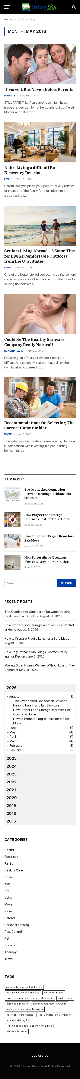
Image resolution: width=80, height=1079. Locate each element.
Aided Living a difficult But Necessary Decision (30, 170)
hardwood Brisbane (17, 1003)
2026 (12, 687)
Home (8, 877)
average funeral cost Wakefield (24, 987)
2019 (11, 805)
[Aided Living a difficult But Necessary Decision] (40, 142)
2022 (11, 782)
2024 (12, 766)
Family (8, 863)
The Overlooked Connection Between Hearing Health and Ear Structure (47, 494)
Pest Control (13, 931)
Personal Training (16, 925)
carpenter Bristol (53, 992)
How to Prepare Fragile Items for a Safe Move (36, 638)
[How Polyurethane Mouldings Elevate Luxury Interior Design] (12, 562)
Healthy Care (13, 870)
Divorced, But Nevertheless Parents (38, 89)
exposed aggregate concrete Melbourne (29, 998)
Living (8, 897)
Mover (9, 904)
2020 (12, 797)
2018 (11, 813)
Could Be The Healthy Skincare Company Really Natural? (34, 342)
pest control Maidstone (19, 1014)
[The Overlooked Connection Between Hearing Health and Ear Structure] (12, 494)
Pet (6, 938)
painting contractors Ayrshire (50, 1003)
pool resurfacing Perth (19, 1020)
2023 (12, 774)
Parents (9, 918)
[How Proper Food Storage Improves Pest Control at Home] (12, 519)
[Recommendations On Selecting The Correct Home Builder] (40, 397)
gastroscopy (65, 998)
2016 (11, 821)
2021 (11, 790)
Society (9, 945)
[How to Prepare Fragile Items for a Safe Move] (12, 541)
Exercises (11, 856)
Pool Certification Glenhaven (54, 1014)
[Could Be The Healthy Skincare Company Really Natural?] (40, 314)
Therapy (10, 952)
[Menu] (7, 7)
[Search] (73, 7)
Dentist (9, 850)
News (8, 911)
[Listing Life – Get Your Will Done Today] (40, 7)
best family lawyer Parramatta (22, 992)
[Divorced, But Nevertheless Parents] (40, 64)
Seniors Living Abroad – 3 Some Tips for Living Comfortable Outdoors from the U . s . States (39, 256)
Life (7, 891)
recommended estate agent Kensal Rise (29, 1026)
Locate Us (40, 1055)
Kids (7, 884)
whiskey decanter (16, 1031)
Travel (8, 959)
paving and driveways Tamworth (24, 1009)
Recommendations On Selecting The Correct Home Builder (39, 425)
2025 (12, 758)
